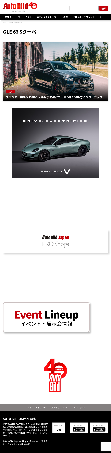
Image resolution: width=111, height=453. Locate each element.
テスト (28, 17)
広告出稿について (59, 407)
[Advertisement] (55, 198)
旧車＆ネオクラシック (84, 17)
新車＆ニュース (12, 17)
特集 (65, 17)
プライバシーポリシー (35, 407)
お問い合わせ (79, 407)
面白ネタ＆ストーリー (47, 17)
